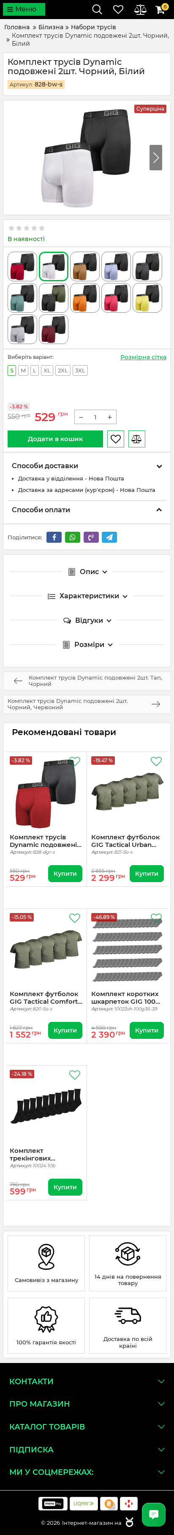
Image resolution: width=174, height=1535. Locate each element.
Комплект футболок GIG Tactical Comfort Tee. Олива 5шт (44, 997)
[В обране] (115, 438)
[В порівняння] (136, 438)
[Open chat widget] (154, 1515)
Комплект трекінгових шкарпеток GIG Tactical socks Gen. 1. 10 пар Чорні (44, 1154)
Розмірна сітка (143, 357)
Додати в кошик (55, 439)
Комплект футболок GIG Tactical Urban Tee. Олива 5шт (125, 841)
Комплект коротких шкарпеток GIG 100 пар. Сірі (124, 997)
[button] (156, 157)
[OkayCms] (128, 1523)
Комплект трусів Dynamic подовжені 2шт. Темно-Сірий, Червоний (43, 841)
